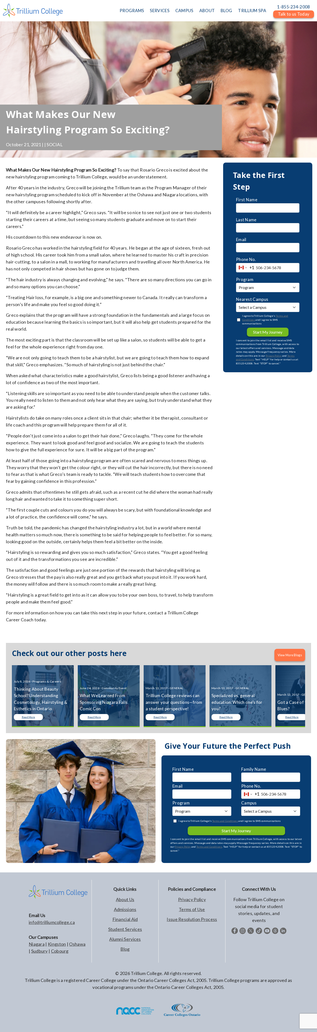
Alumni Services (125, 939)
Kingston (57, 944)
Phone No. (246, 259)
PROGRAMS (132, 10)
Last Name (246, 219)
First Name (246, 199)
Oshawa (77, 944)
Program (244, 279)
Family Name (253, 769)
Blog (125, 949)
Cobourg (60, 951)
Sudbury (39, 951)
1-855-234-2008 (293, 6)
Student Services (125, 929)
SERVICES (159, 10)
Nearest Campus (252, 299)
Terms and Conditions (225, 820)
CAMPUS (184, 10)
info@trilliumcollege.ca (52, 922)
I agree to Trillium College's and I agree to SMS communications (265, 319)
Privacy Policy (274, 355)
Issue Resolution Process (192, 919)
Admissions (125, 909)
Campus (249, 802)
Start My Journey (267, 332)
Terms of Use (192, 909)
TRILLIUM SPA (252, 10)
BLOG (226, 10)
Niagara (37, 944)
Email (241, 239)
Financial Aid (125, 919)
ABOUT (207, 10)
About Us (125, 899)
